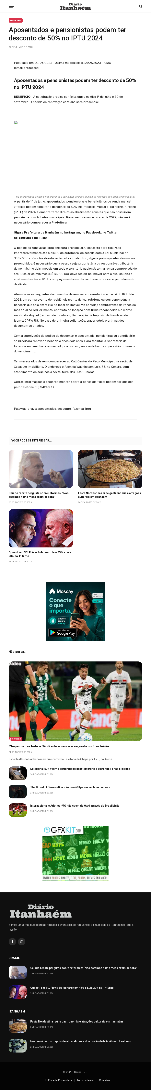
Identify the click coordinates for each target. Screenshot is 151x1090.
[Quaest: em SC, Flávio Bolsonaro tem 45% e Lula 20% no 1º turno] (41, 528)
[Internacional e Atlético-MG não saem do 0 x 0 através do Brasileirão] (18, 810)
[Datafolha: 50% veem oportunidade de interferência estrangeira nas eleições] (18, 773)
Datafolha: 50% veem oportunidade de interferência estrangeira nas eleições (80, 768)
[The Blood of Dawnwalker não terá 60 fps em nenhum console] (18, 791)
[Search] (140, 6)
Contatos (104, 1080)
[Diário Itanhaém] (75, 6)
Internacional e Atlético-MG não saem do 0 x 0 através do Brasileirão (75, 805)
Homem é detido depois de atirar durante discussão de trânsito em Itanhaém (80, 1041)
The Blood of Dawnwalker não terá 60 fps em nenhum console (70, 787)
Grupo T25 (80, 1072)
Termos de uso (86, 1080)
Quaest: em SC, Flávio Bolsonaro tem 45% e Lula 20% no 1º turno (40, 554)
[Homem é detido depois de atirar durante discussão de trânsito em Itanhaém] (18, 1046)
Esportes (15, 739)
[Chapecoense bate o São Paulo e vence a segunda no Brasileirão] (75, 701)
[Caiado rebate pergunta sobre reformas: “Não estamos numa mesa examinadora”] (41, 469)
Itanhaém (15, 20)
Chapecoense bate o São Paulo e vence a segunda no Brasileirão (59, 746)
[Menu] (11, 6)
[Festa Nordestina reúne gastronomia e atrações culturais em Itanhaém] (110, 469)
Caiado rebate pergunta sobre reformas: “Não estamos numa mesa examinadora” (39, 495)
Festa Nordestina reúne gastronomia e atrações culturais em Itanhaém (109, 495)
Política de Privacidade (58, 1080)
